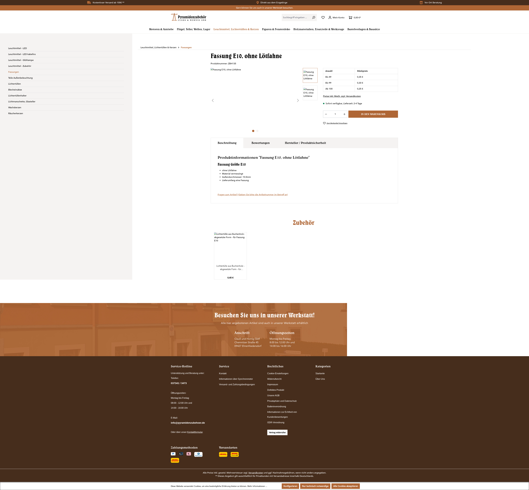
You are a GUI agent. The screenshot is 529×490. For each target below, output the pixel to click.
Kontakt (222, 373)
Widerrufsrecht (274, 379)
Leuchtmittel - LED (17, 48)
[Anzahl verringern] (326, 114)
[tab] (227, 143)
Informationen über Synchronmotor (236, 379)
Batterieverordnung (276, 406)
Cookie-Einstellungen (277, 373)
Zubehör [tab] (303, 222)
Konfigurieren (290, 486)
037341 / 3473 (179, 383)
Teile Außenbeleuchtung (20, 78)
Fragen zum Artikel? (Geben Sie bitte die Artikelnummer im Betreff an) (253, 194)
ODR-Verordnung (275, 422)
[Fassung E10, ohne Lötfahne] (255, 97)
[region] (264, 100)
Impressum (272, 384)
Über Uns (320, 379)
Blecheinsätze (15, 89)
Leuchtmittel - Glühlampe (21, 60)
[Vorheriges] (213, 100)
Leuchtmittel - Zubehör (19, 66)
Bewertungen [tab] (261, 143)
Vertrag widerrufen (277, 432)
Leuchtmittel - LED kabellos (22, 54)
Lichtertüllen (14, 83)
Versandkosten (255, 472)
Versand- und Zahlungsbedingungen (237, 384)
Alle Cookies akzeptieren (345, 486)
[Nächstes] (298, 100)
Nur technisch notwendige (315, 486)
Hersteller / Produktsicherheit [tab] (305, 143)
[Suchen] (313, 17)
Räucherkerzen (15, 113)
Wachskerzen (14, 107)
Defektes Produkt (275, 390)
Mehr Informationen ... (257, 486)
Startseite (320, 373)
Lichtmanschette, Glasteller (21, 101)
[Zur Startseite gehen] (188, 17)
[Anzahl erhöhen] (344, 114)
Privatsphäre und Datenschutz (282, 401)
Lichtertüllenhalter (17, 95)
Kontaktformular (195, 432)
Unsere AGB (273, 395)
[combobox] (296, 17)
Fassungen (13, 72)
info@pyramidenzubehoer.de (188, 422)
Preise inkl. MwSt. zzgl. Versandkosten (342, 96)
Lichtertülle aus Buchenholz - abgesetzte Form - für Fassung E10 (230, 268)
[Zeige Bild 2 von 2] (257, 131)
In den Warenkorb (373, 114)
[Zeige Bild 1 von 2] (253, 131)
